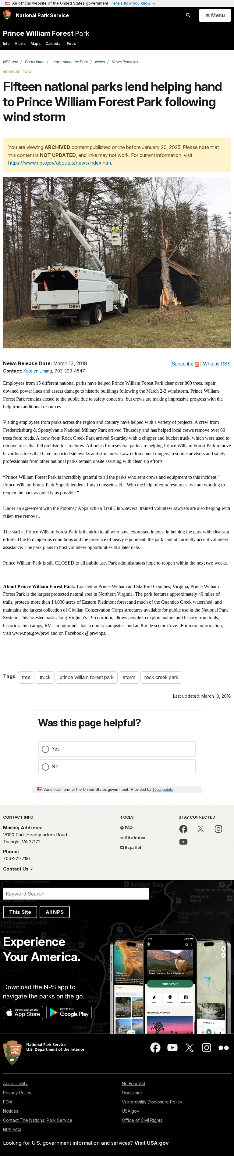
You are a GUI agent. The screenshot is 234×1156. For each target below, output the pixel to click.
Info (6, 43)
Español (132, 847)
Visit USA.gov (151, 1143)
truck (45, 677)
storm (129, 677)
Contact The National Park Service (38, 1120)
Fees (71, 43)
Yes (55, 749)
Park (46, 33)
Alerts (20, 43)
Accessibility (15, 1083)
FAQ (128, 827)
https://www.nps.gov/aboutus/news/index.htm (59, 163)
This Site (20, 912)
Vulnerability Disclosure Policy (152, 1101)
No (54, 766)
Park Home (34, 62)
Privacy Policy (17, 1092)
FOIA (7, 1101)
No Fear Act (133, 1083)
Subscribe (182, 364)
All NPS (55, 912)
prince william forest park (87, 677)
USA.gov (130, 1111)
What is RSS (217, 364)
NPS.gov (10, 62)
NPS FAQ (12, 1129)
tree (26, 677)
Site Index (134, 837)
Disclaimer (132, 1092)
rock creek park (161, 677)
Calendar (53, 43)
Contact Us (16, 869)
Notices (10, 1111)
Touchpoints (162, 789)
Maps (35, 43)
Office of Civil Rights (142, 1120)
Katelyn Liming (37, 370)
